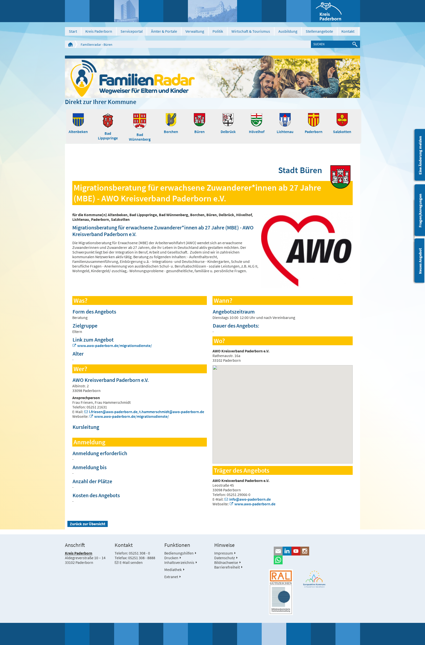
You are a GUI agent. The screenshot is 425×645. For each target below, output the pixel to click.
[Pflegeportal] (212, 77)
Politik (217, 31)
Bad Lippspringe (108, 135)
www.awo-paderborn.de (254, 503)
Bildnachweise (226, 562)
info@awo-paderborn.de (250, 499)
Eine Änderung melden (420, 155)
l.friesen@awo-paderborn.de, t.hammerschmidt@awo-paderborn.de (146, 411)
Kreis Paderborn (98, 31)
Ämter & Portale (164, 31)
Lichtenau (285, 131)
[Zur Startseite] (335, 11)
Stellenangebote (319, 31)
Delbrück (228, 131)
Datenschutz (224, 557)
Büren (199, 131)
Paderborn (313, 131)
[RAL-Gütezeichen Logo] (281, 592)
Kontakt (347, 31)
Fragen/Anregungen (420, 210)
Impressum (223, 553)
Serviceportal (132, 31)
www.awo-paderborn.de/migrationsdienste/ (114, 345)
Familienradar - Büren (96, 44)
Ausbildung (287, 31)
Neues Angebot (420, 261)
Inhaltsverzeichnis (179, 562)
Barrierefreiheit (227, 567)
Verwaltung (194, 31)
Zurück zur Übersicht (87, 523)
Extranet (171, 576)
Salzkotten (342, 131)
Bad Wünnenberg (140, 137)
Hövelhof (256, 131)
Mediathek (173, 569)
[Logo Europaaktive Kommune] (315, 579)
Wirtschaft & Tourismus (250, 31)
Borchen (171, 131)
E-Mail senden (131, 562)
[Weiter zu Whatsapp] (314, 559)
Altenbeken (78, 131)
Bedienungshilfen (179, 553)
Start (73, 31)
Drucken (171, 557)
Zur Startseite (70, 44)
